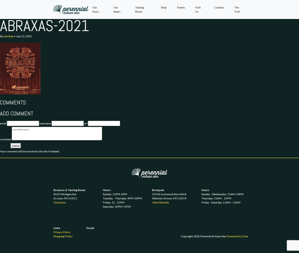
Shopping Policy (63, 236)
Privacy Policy (61, 232)
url (85, 123)
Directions (59, 202)
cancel (16, 145)
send (5, 146)
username (45, 123)
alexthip (8, 36)
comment (5, 139)
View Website (160, 202)
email (3, 123)
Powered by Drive (237, 236)
